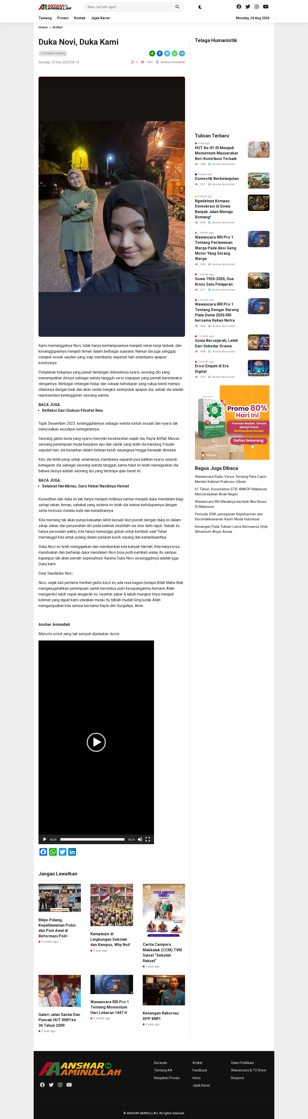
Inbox (196, 1078)
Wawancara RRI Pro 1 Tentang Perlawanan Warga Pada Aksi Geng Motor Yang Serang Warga (215, 248)
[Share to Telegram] (181, 53)
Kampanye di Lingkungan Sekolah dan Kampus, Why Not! (110, 939)
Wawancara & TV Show (248, 1070)
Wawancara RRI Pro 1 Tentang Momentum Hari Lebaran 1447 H (109, 1007)
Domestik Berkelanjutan (217, 178)
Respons (237, 1078)
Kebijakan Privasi (167, 1078)
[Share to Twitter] (167, 53)
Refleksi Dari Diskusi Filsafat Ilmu (72, 410)
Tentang (45, 18)
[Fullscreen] (147, 839)
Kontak (79, 18)
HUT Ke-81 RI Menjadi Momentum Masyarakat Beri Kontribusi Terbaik (216, 153)
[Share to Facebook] (159, 53)
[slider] (92, 839)
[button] (96, 742)
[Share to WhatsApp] (174, 53)
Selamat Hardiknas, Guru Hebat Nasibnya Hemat (85, 486)
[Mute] (140, 839)
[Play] (44, 839)
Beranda (160, 1063)
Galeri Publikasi (242, 1063)
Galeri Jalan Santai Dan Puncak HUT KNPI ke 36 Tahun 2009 (59, 1020)
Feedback (199, 1070)
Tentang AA (163, 1070)
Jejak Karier (100, 18)
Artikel (57, 27)
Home (43, 27)
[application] (96, 742)
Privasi (63, 18)
